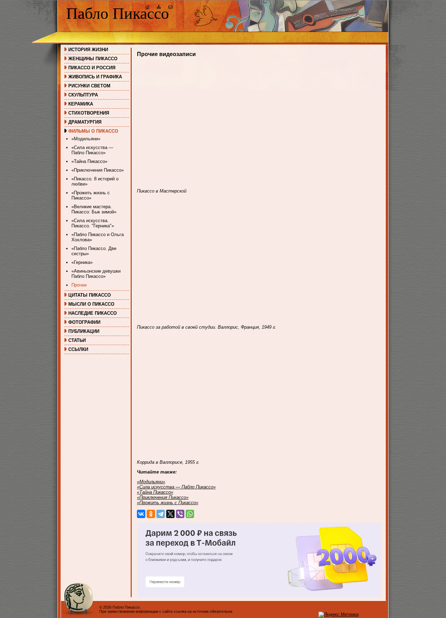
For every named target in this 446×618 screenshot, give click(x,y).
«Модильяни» (85, 138)
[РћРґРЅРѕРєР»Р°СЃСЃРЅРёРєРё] (151, 514)
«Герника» (82, 262)
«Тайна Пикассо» (89, 161)
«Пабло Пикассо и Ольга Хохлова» (97, 237)
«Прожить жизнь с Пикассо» (90, 195)
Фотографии (84, 322)
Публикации (83, 331)
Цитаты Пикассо (89, 295)
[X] (170, 514)
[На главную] (147, 7)
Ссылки (78, 349)
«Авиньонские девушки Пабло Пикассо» (96, 273)
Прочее (79, 285)
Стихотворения (88, 113)
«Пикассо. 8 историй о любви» (94, 181)
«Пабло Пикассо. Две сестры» (93, 251)
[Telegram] (160, 514)
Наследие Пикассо (92, 313)
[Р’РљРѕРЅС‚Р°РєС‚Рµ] (141, 514)
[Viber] (180, 514)
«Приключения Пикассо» (97, 170)
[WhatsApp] (190, 514)
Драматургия (84, 122)
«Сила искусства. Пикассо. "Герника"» (92, 223)
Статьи (77, 340)
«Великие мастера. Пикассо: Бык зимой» (93, 209)
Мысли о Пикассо (91, 304)
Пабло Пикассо (117, 13)
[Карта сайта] (159, 7)
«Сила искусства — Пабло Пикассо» (92, 150)
